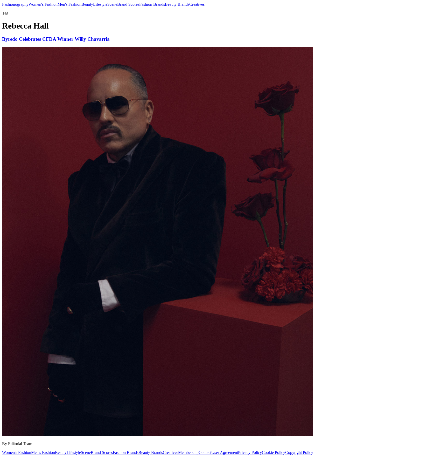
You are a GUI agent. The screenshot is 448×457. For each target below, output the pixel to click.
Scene (112, 4)
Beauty (87, 4)
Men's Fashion (69, 4)
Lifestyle (100, 4)
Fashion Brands (152, 4)
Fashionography (15, 4)
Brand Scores (128, 4)
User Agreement (224, 452)
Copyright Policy (299, 452)
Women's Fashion (43, 4)
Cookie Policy (273, 452)
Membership (188, 452)
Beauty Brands (177, 4)
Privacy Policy (250, 452)
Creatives (197, 4)
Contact (205, 452)
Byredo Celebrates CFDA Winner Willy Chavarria (56, 39)
